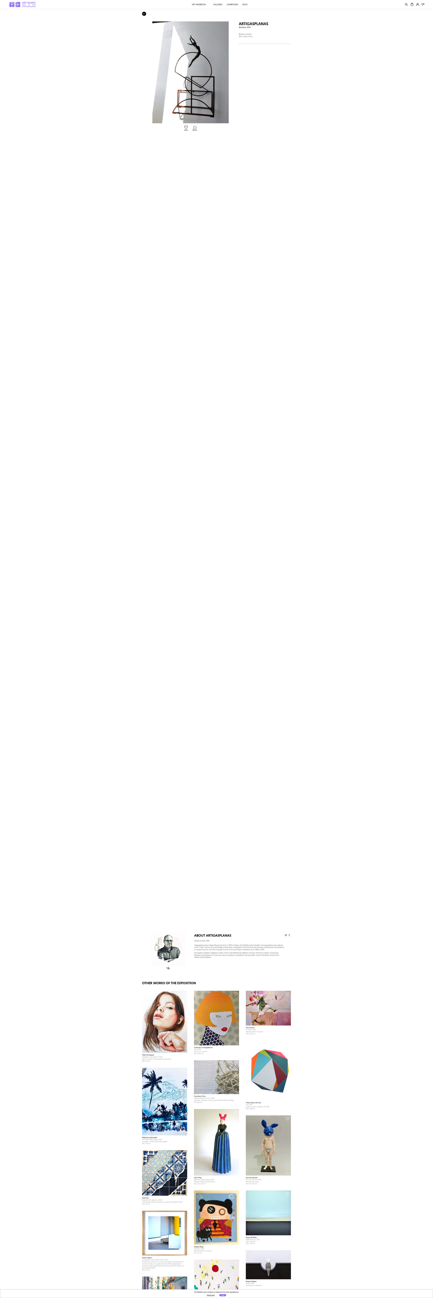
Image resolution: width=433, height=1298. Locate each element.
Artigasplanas (253, 23)
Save (186, 130)
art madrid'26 (198, 4)
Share (194, 130)
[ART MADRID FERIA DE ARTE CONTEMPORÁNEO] (22, 4)
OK (222, 1295)
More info (211, 1295)
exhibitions (232, 4)
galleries (217, 4)
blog (245, 4)
